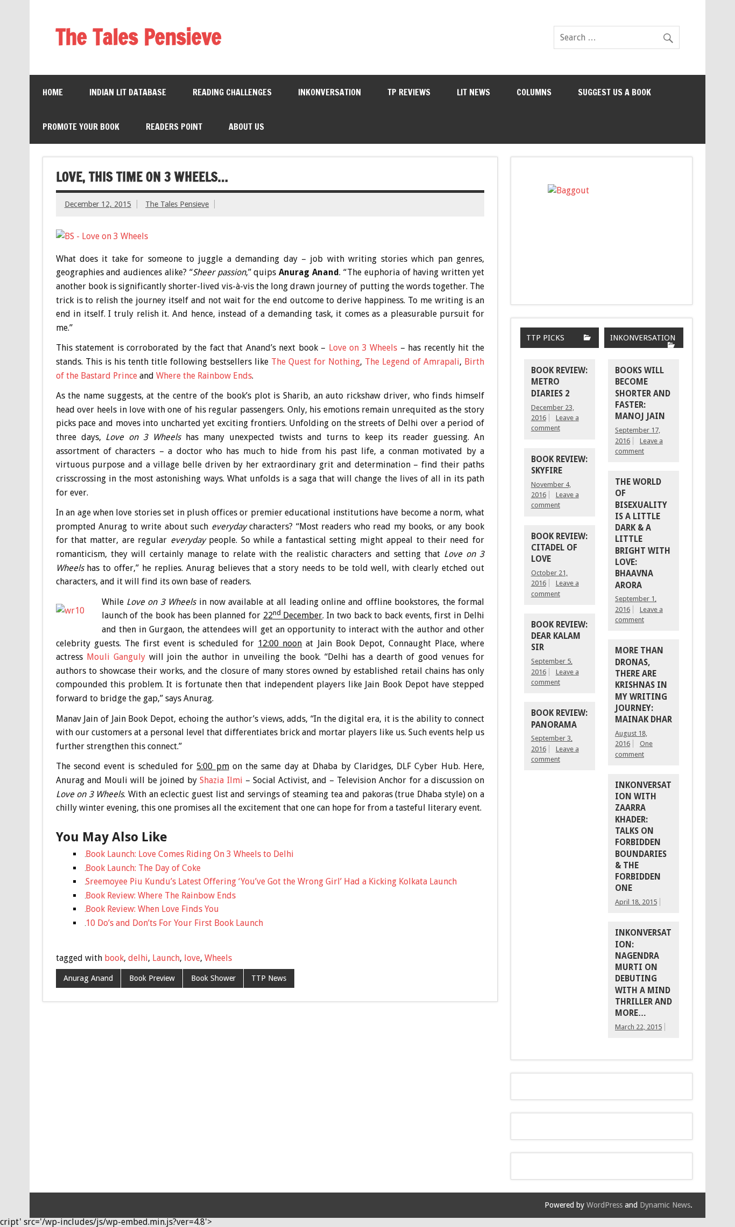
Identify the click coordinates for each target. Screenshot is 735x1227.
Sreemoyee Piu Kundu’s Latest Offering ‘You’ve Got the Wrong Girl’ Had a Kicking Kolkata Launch (271, 881)
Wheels (218, 958)
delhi (138, 958)
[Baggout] (601, 231)
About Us (246, 127)
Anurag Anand (88, 978)
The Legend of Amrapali (412, 362)
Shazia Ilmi (221, 780)
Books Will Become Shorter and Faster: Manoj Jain (642, 393)
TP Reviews (408, 92)
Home (53, 92)
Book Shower (213, 978)
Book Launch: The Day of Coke (143, 868)
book (114, 958)
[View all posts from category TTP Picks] (587, 338)
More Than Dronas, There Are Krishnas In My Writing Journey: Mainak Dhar (643, 685)
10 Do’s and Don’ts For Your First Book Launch (174, 923)
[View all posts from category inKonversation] (671, 346)
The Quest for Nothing (315, 362)
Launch (166, 958)
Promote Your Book (81, 127)
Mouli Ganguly (116, 657)
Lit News (473, 92)
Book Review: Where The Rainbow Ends (161, 895)
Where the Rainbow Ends (204, 376)
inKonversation (329, 92)
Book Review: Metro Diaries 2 (559, 382)
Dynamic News (665, 1205)
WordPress (604, 1205)
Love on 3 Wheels (363, 348)
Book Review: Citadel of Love (559, 548)
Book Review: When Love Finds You (152, 909)
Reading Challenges (232, 92)
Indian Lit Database (127, 92)
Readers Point (174, 127)
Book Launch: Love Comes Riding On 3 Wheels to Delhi (190, 854)
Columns (534, 92)
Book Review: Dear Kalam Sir (559, 636)
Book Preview (152, 978)
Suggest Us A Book (614, 92)
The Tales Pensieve (177, 204)
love (192, 958)
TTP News (268, 978)
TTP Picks (545, 337)
